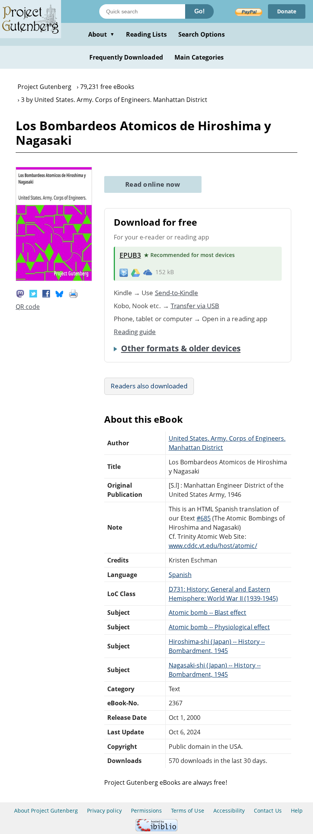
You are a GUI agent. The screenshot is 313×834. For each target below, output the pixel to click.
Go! (199, 11)
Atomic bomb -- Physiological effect (219, 627)
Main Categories (199, 57)
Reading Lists (146, 34)
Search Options (201, 34)
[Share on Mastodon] (20, 293)
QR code (28, 306)
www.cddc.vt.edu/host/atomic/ (213, 545)
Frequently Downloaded (126, 57)
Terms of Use (187, 810)
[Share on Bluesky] (59, 293)
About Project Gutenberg (46, 810)
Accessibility (229, 810)
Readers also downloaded (149, 385)
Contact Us (267, 810)
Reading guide (135, 331)
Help (297, 810)
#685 (204, 518)
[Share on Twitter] (33, 293)
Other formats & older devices (180, 348)
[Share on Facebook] (46, 293)
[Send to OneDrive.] (147, 272)
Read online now (153, 184)
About (101, 34)
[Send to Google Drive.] (135, 272)
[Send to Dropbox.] (123, 272)
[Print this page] (73, 293)
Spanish (180, 575)
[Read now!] (54, 279)
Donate (286, 11)
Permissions (146, 810)
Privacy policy (104, 810)
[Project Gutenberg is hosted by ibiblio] (156, 829)
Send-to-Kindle (176, 292)
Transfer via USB (195, 305)
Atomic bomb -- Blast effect (208, 612)
